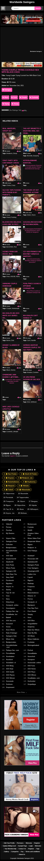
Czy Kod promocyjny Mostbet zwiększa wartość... (32, 254)
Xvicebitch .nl (11, 663)
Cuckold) (34, 97)
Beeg (29, 590)
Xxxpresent (10, 687)
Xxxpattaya (32, 684)
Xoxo (29, 617)
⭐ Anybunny (29, 482)
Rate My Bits (32, 633)
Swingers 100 (11, 571)
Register (37, 843)
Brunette (30, 156)
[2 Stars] (3, 110)
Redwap (31, 583)
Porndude (8, 497)
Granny (13, 370)
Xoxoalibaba (32, 653)
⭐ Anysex (9, 478)
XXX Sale (9, 556)
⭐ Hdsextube (23, 490)
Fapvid (30, 577)
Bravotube (23, 493)
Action (29, 215)
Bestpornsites (11, 642)
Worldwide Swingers (22, 2)
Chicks (8, 185)
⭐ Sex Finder (10, 474)
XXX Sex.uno (11, 620)
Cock (15, 97)
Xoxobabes (10, 656)
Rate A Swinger (11, 633)
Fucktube (31, 642)
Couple (24, 97)
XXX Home (32, 669)
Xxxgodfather (32, 624)
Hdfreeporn (32, 509)
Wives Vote (10, 639)
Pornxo (30, 599)
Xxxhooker (31, 681)
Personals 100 (33, 559)
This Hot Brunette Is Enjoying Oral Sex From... (32, 131)
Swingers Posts (33, 565)
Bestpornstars (11, 547)
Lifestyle (15, 431)
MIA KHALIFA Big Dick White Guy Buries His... (10, 315)
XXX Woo (31, 620)
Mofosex (22, 513)
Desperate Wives (34, 541)
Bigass (30, 544)
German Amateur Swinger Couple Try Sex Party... (32, 347)
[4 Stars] (6, 110)
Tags (37, 849)
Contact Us (22, 849)
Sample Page (22, 846)
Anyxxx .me (8, 513)
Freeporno (8, 501)
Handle (33, 340)
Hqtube (33, 505)
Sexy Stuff (9, 577)
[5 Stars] (8, 110)
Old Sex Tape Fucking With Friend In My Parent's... (11, 192)
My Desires (10, 533)
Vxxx (8, 596)
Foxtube (31, 527)
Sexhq (8, 590)
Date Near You (11, 574)
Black (6, 97)
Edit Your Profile (9, 843)
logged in (13, 456)
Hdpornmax (8, 493)
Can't (28, 340)
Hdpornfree (19, 505)
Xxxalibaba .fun (11, 614)
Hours (34, 215)
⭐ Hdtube (24, 486)
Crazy (13, 185)
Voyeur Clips (10, 538)
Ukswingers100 (33, 571)
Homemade (15, 308)
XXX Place (31, 672)
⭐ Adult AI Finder (29, 474)
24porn (21, 501)
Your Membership (10, 849)
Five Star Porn (33, 608)
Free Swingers (33, 568)
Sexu (8, 599)
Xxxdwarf (31, 556)
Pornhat (9, 530)
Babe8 (8, 617)
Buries (8, 340)
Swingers (7, 90)
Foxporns (31, 586)
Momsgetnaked (33, 645)
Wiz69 (30, 530)
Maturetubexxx (33, 593)
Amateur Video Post (33, 534)
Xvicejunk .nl (32, 602)
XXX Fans (31, 666)
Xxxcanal (9, 624)
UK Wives (31, 636)
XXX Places (10, 675)
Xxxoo (8, 627)
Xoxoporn (31, 659)
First (15, 247)
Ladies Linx (32, 574)
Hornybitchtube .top (11, 551)
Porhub (30, 650)
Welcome (29, 843)
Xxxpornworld (11, 559)
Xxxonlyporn (10, 608)
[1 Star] (2, 110)
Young (16, 104)
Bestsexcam (32, 524)
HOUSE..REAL (15, 276)
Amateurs (9, 153)
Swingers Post (11, 541)
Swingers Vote (11, 636)
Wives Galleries (33, 639)
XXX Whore (32, 675)
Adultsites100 (33, 562)
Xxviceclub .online (34, 663)
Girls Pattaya (32, 551)
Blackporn (31, 605)
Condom (35, 372)
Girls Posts (10, 565)
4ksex (20, 509)
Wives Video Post (34, 538)
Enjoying (36, 156)
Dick (12, 340)
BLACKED (9, 247)
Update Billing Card (9, 846)
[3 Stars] (5, 110)
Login (31, 846)
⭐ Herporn (9, 486)
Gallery (6, 851)
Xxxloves (9, 684)
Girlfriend (33, 402)
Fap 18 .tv (8, 509)
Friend (8, 217)
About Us (22, 854)
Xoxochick (31, 656)
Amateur (29, 372)
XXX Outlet (10, 672)
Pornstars (20, 843)
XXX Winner (10, 678)
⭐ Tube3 (8, 490)
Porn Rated (32, 611)
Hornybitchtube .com (11, 646)
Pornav (8, 527)
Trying (6, 104)
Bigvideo (9, 583)
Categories (15, 851)
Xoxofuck (9, 659)
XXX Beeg (9, 666)
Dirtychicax (10, 602)
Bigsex (7, 505)
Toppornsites (23, 497)
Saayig (30, 614)
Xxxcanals (9, 681)
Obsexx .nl (31, 596)
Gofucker (9, 544)
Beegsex (33, 501)
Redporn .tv (32, 547)
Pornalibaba (10, 653)
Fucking (13, 217)
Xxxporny (31, 627)
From (8, 276)
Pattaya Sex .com (12, 650)
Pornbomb (10, 580)
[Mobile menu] (3, 8)
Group (15, 153)
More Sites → (22, 692)
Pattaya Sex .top (12, 611)
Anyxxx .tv (9, 586)
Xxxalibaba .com (34, 678)
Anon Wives (10, 630)
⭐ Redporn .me (25, 478)
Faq (22, 851)
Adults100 (9, 562)
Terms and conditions (33, 851)
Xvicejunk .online (12, 605)
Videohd (9, 524)
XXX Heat (9, 669)
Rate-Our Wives (33, 630)
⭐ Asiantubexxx (11, 482)
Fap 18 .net (10, 593)
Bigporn (30, 580)
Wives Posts (10, 568)
